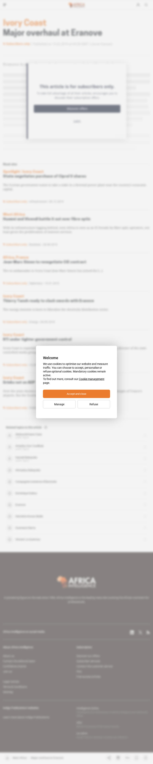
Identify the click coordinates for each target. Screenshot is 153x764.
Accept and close (76, 393)
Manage (59, 404)
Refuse (93, 404)
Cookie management (91, 379)
